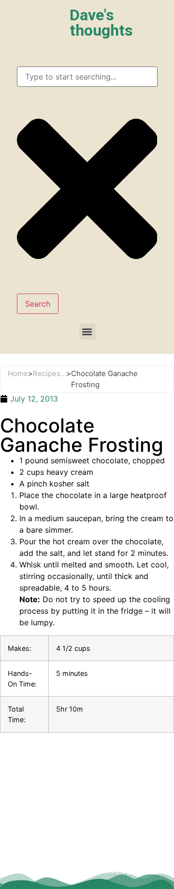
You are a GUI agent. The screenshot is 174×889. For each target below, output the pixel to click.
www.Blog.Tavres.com (134, 871)
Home (18, 373)
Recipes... (49, 373)
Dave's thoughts (101, 23)
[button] (87, 331)
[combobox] (87, 77)
